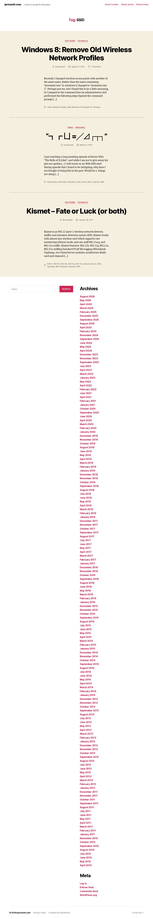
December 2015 (89, 606)
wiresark (71, 266)
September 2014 (89, 664)
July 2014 (85, 671)
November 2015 (89, 610)
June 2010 (86, 857)
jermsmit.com (12, 4)
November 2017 (89, 524)
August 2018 (87, 490)
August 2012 (87, 760)
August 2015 (87, 621)
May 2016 (85, 590)
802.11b (64, 264)
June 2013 (86, 722)
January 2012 (87, 788)
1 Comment (96, 67)
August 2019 (87, 447)
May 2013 (85, 726)
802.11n (79, 264)
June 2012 (86, 768)
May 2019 (85, 455)
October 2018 (87, 482)
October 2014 (87, 660)
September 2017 (89, 532)
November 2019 (89, 439)
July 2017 (85, 540)
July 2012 (85, 764)
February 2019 (88, 466)
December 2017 (89, 521)
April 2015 (85, 637)
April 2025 (86, 327)
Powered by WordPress (59, 912)
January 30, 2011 (86, 220)
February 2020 (88, 428)
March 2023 (86, 374)
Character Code (73, 182)
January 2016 (87, 602)
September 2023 (89, 362)
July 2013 (85, 718)
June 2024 (86, 343)
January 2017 (87, 563)
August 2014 (87, 668)
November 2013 (89, 702)
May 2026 (85, 300)
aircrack (86, 264)
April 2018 (86, 505)
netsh (49, 107)
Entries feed (87, 887)
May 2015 (85, 633)
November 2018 (89, 478)
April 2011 (85, 822)
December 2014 (89, 652)
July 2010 (85, 853)
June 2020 (86, 416)
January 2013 (87, 741)
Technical (82, 41)
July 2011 (85, 811)
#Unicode (62, 182)
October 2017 (87, 528)
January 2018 (87, 517)
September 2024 (89, 339)
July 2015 (85, 625)
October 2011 (87, 799)
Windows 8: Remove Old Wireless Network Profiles (76, 53)
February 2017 (88, 559)
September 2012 (89, 757)
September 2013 (89, 710)
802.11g (71, 264)
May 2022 (85, 381)
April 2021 (85, 397)
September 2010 (89, 846)
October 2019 (87, 443)
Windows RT (87, 107)
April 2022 (86, 385)
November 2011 (89, 795)
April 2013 (85, 730)
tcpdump (51, 266)
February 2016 (88, 598)
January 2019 (87, 470)
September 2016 (89, 579)
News (70, 128)
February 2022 (88, 389)
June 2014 (86, 675)
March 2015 (86, 640)
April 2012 (85, 776)
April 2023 (86, 370)
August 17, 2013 (78, 67)
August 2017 (87, 536)
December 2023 (89, 354)
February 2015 (88, 644)
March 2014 (86, 687)
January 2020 (87, 432)
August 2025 (87, 323)
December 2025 (89, 315)
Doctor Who (86, 182)
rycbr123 (96, 182)
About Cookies (111, 4)
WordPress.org (88, 895)
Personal (80, 128)
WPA (78, 266)
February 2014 (88, 691)
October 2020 (88, 408)
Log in (83, 883)
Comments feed (89, 891)
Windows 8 (76, 107)
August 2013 (87, 714)
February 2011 (88, 830)
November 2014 (89, 656)
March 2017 (86, 555)
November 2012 (89, 749)
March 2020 (86, 424)
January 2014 (87, 695)
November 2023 (89, 358)
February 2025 (88, 331)
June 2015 (86, 629)
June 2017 (86, 544)
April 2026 (86, 304)
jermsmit (61, 67)
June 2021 (86, 393)
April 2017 (85, 552)
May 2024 (85, 346)
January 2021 (87, 404)
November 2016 (89, 571)
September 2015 (89, 617)
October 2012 (87, 753)
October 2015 (87, 613)
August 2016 (87, 582)
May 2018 (85, 501)
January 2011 (87, 834)
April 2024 (86, 350)
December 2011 (89, 791)
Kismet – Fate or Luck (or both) (76, 211)
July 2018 (85, 493)
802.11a (56, 264)
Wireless (96, 107)
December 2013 (89, 699)
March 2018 (86, 509)
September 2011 (89, 803)
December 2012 (89, 745)
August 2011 (87, 807)
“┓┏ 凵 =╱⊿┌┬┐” (76, 136)
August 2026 (87, 296)
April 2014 (86, 683)
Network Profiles (59, 107)
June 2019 (86, 451)
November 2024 (89, 335)
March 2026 (86, 308)
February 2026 (88, 312)
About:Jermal (127, 4)
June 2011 (85, 815)
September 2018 (89, 486)
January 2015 (87, 648)
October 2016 (87, 575)
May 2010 (85, 861)
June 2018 (86, 497)
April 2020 (86, 420)
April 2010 (86, 865)
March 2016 (86, 594)
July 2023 (85, 366)
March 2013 (86, 733)
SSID (69, 107)
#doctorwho (52, 182)
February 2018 (88, 513)
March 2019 (86, 462)
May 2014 (85, 679)
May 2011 (85, 818)
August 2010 (87, 849)
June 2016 (86, 586)
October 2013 (87, 706)
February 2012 (88, 784)
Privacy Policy (142, 4)
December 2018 (89, 474)
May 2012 (85, 772)
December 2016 (89, 567)
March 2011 (86, 826)
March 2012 (86, 780)
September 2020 (89, 412)
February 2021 (88, 401)
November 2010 (89, 838)
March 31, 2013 (86, 145)
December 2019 (89, 435)
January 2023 (87, 377)
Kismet (93, 264)
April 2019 (86, 459)
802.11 (49, 264)
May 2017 (85, 548)
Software (70, 41)
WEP (57, 266)
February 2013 (88, 737)
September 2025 (89, 319)
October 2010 (87, 842)
